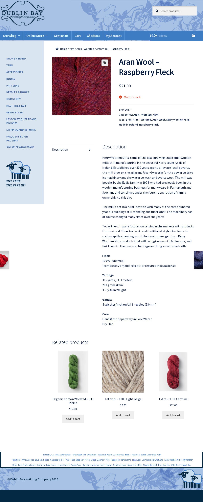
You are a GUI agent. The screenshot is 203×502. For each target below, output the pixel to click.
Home (63, 49)
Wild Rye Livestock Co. (181, 465)
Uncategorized (79, 454)
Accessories (14, 72)
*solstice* (16, 459)
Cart (78, 36)
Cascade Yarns (56, 459)
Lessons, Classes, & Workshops (57, 454)
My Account (114, 36)
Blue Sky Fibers (42, 459)
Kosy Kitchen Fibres (27, 465)
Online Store (35, 36)
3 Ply (128, 119)
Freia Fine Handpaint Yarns (77, 459)
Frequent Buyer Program (17, 138)
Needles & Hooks (17, 92)
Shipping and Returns (21, 130)
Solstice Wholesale (20, 147)
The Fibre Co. (164, 465)
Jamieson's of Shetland (152, 459)
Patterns (12, 85)
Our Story (13, 99)
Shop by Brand (16, 58)
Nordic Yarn (76, 465)
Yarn (71, 49)
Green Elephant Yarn (100, 459)
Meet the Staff (16, 105)
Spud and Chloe (134, 465)
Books (10, 79)
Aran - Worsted (85, 49)
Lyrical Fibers (63, 465)
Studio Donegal (150, 465)
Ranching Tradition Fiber (93, 465)
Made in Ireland (128, 124)
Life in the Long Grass (46, 465)
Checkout (93, 36)
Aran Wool (158, 119)
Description (60, 149)
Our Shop (9, 36)
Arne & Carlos (28, 459)
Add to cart (73, 419)
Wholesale (91, 454)
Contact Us (61, 36)
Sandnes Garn (119, 465)
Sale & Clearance (148, 454)
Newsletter (14, 112)
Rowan (109, 465)
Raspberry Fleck (149, 124)
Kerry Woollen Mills (178, 119)
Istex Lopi (136, 459)
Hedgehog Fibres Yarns (121, 459)
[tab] (73, 149)
